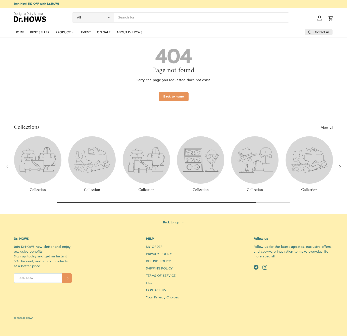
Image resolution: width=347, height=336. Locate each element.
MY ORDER (154, 246)
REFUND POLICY (158, 261)
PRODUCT (63, 32)
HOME (19, 32)
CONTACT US (156, 290)
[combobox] (180, 17)
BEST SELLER (39, 32)
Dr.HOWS (28, 318)
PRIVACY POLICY (159, 254)
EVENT (86, 32)
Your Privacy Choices (162, 297)
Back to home (173, 96)
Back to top (171, 222)
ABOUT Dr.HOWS (129, 32)
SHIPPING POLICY (159, 268)
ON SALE (103, 32)
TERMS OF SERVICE (161, 275)
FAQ (149, 283)
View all (327, 127)
